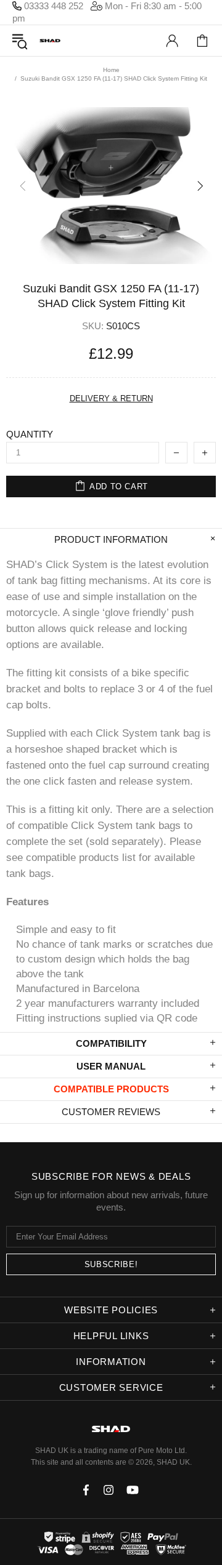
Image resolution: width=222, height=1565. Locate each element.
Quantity (29, 434)
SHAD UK (49, 41)
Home (111, 69)
